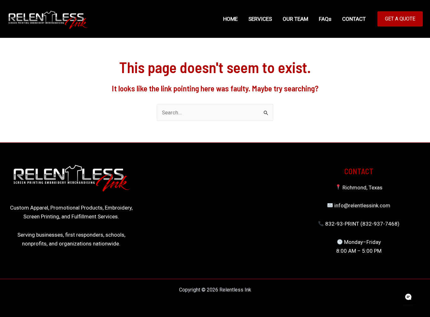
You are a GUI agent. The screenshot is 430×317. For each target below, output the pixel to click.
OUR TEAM (295, 19)
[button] (400, 18)
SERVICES (260, 19)
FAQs (325, 19)
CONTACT (354, 19)
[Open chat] (408, 296)
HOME (230, 19)
